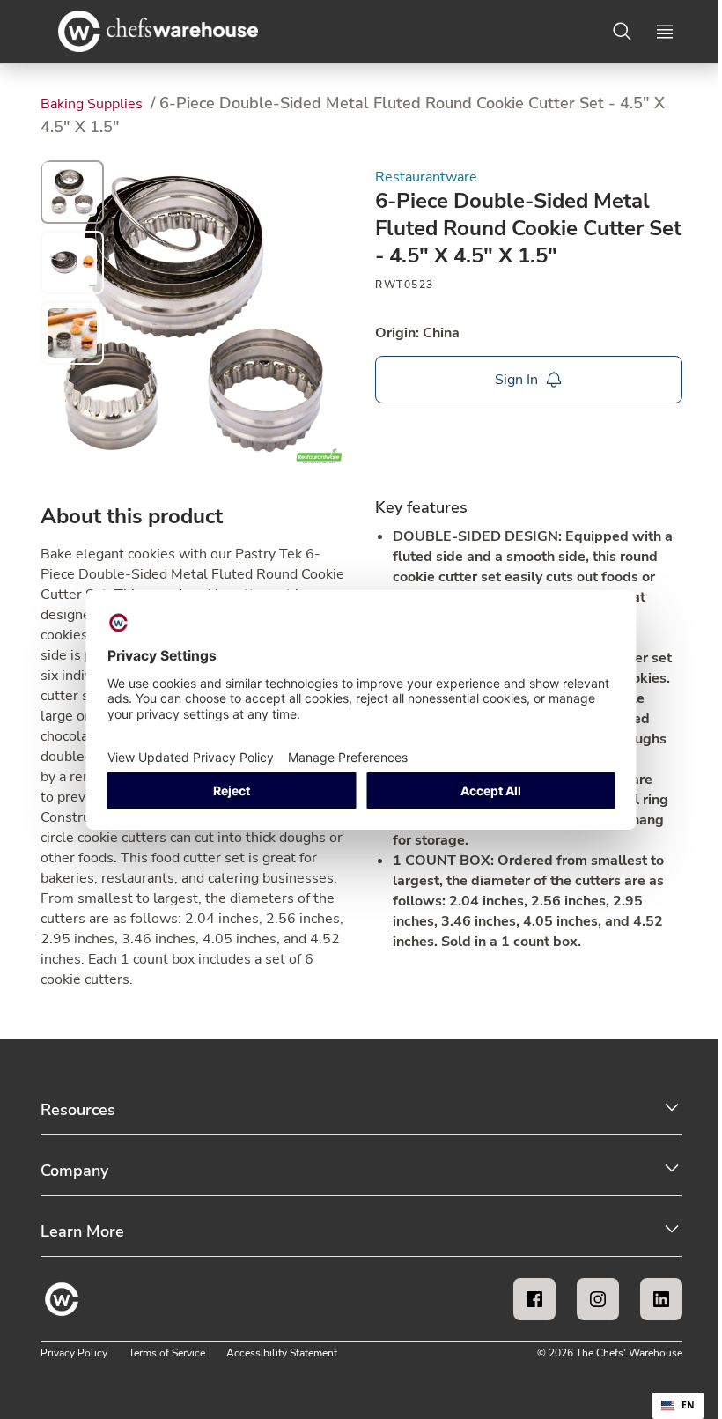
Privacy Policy (74, 1353)
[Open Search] (622, 32)
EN (688, 1405)
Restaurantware (426, 177)
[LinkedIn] (661, 1299)
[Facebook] (534, 1299)
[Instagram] (598, 1299)
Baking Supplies (93, 104)
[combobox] (678, 1406)
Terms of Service (167, 1353)
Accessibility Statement (281, 1353)
